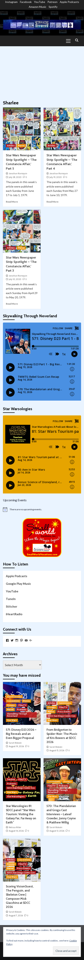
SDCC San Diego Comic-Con (61, 716)
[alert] (42, 509)
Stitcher (11, 606)
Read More (12, 201)
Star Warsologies (16, 796)
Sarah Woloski (15, 742)
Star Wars (12, 720)
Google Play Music (18, 583)
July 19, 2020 (55, 177)
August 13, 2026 (56, 830)
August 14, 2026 (16, 830)
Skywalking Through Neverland (17, 714)
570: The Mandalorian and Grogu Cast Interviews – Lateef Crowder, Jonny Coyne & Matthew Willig (61, 814)
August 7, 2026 (16, 915)
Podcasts (21, 709)
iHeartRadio (14, 614)
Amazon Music (37, 6)
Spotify (53, 6)
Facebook (26, 2)
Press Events (64, 711)
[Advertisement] (42, 71)
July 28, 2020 (15, 177)
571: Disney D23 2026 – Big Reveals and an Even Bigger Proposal (21, 734)
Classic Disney (14, 696)
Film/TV (22, 705)
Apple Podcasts (69, 2)
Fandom (11, 779)
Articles (11, 145)
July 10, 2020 (15, 279)
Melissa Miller (15, 827)
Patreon (52, 2)
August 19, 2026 (16, 746)
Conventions (13, 701)
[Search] (76, 40)
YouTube (39, 2)
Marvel (21, 145)
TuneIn (11, 599)
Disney (26, 701)
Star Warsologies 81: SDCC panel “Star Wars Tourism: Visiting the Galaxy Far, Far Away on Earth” (21, 814)
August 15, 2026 (56, 750)
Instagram (11, 2)
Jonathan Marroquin (18, 173)
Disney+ (11, 705)
